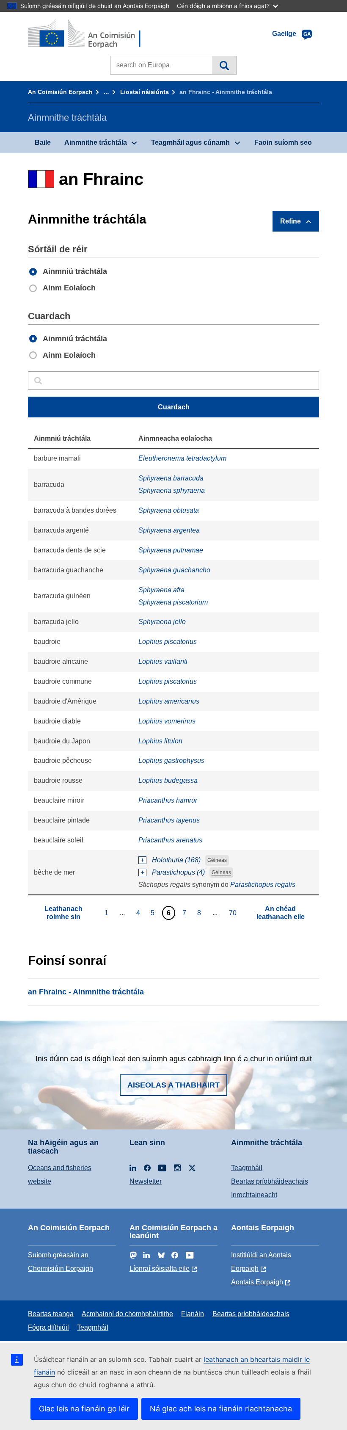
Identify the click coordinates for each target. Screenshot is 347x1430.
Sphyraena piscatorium (173, 602)
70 (234, 913)
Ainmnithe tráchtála (95, 142)
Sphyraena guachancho (174, 570)
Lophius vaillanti (162, 661)
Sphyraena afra (161, 590)
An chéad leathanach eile (280, 912)
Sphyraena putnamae (170, 550)
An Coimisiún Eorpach (60, 91)
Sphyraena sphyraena (171, 490)
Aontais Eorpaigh (257, 1282)
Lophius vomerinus (167, 721)
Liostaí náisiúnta (144, 91)
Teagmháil (246, 1167)
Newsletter (145, 1181)
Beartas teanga (51, 1313)
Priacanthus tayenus (169, 820)
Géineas (217, 861)
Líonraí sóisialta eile (159, 1268)
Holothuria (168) (176, 860)
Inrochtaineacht (254, 1194)
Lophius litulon (160, 741)
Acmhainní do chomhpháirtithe (127, 1313)
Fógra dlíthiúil (48, 1327)
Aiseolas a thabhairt (173, 1085)
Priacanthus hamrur (167, 800)
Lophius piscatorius (167, 641)
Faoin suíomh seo (283, 142)
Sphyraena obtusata (168, 510)
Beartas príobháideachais (269, 1181)
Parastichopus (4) (178, 872)
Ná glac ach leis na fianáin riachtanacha (221, 1408)
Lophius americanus (168, 701)
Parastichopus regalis (262, 884)
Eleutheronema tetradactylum (182, 458)
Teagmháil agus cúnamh (190, 142)
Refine (290, 221)
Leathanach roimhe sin (63, 912)
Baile (43, 142)
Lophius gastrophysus (171, 760)
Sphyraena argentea (169, 530)
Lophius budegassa (168, 780)
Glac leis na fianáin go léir (84, 1408)
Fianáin (192, 1313)
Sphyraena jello (162, 621)
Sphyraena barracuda (171, 478)
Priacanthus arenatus (170, 840)
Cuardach (224, 65)
